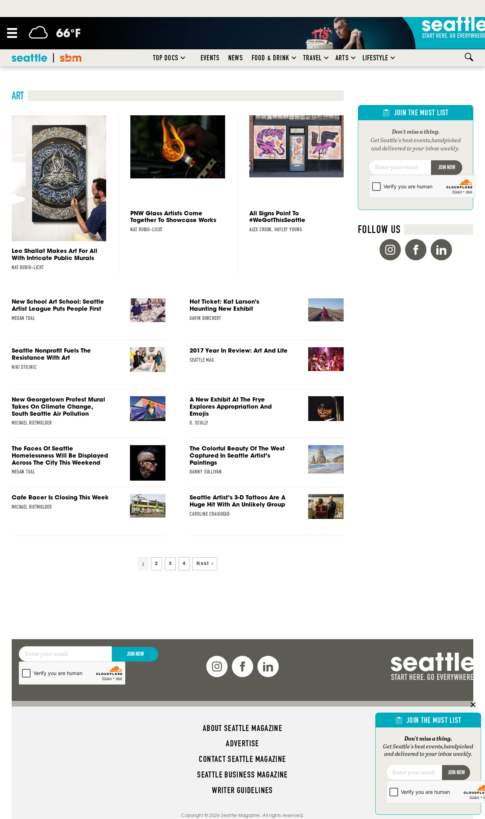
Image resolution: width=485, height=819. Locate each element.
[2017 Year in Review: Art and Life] (267, 368)
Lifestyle (375, 58)
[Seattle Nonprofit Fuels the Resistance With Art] (88, 368)
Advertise (242, 743)
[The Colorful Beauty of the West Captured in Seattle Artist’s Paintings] (267, 466)
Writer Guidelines (242, 790)
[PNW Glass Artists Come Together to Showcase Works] (177, 175)
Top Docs (165, 58)
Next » (204, 563)
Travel (312, 58)
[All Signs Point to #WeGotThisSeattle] (296, 175)
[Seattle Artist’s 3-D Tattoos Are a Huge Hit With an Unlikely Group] (267, 515)
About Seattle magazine (242, 728)
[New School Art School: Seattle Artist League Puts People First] (88, 319)
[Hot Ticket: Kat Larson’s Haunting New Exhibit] (267, 319)
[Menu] (12, 33)
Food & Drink (270, 58)
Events (210, 58)
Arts (342, 58)
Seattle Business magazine (242, 775)
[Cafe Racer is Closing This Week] (88, 515)
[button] (182, 57)
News (235, 58)
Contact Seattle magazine (242, 759)
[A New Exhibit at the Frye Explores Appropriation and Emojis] (267, 417)
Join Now (446, 167)
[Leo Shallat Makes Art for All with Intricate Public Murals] (59, 194)
